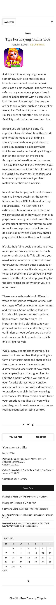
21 (6, 562)
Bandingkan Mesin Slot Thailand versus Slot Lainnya (24, 497)
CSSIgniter (42, 598)
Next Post (41, 437)
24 (28, 562)
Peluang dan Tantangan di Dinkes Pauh (19, 503)
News (28, 33)
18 (36, 558)
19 (43, 558)
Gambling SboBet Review (14, 479)
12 (43, 553)
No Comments (37, 45)
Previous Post (15, 437)
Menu (10, 22)
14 (6, 558)
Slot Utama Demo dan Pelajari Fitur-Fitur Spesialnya (25, 509)
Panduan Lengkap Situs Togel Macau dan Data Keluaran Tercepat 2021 (24, 460)
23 (21, 562)
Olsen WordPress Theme (21, 598)
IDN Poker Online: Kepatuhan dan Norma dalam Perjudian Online (27, 516)
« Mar (4, 571)
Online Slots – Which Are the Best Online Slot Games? (27, 470)
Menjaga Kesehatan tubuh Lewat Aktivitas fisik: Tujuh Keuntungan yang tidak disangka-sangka (25, 525)
